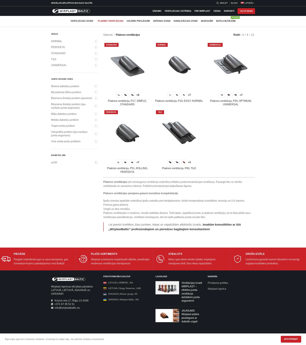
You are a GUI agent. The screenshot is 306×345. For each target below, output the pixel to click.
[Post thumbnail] (167, 292)
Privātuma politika (218, 282)
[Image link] (68, 279)
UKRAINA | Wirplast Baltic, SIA (123, 299)
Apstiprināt (291, 339)
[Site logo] (71, 10)
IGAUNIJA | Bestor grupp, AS (122, 294)
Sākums (108, 34)
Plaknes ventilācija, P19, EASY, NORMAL (179, 101)
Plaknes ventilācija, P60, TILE (179, 168)
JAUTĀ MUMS (246, 11)
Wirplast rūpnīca (217, 288)
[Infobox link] (37, 259)
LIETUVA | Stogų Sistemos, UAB (124, 288)
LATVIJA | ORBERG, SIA (120, 282)
